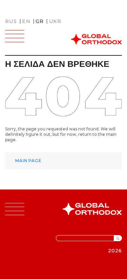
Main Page (28, 160)
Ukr (55, 21)
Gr (40, 21)
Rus (11, 21)
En (26, 21)
